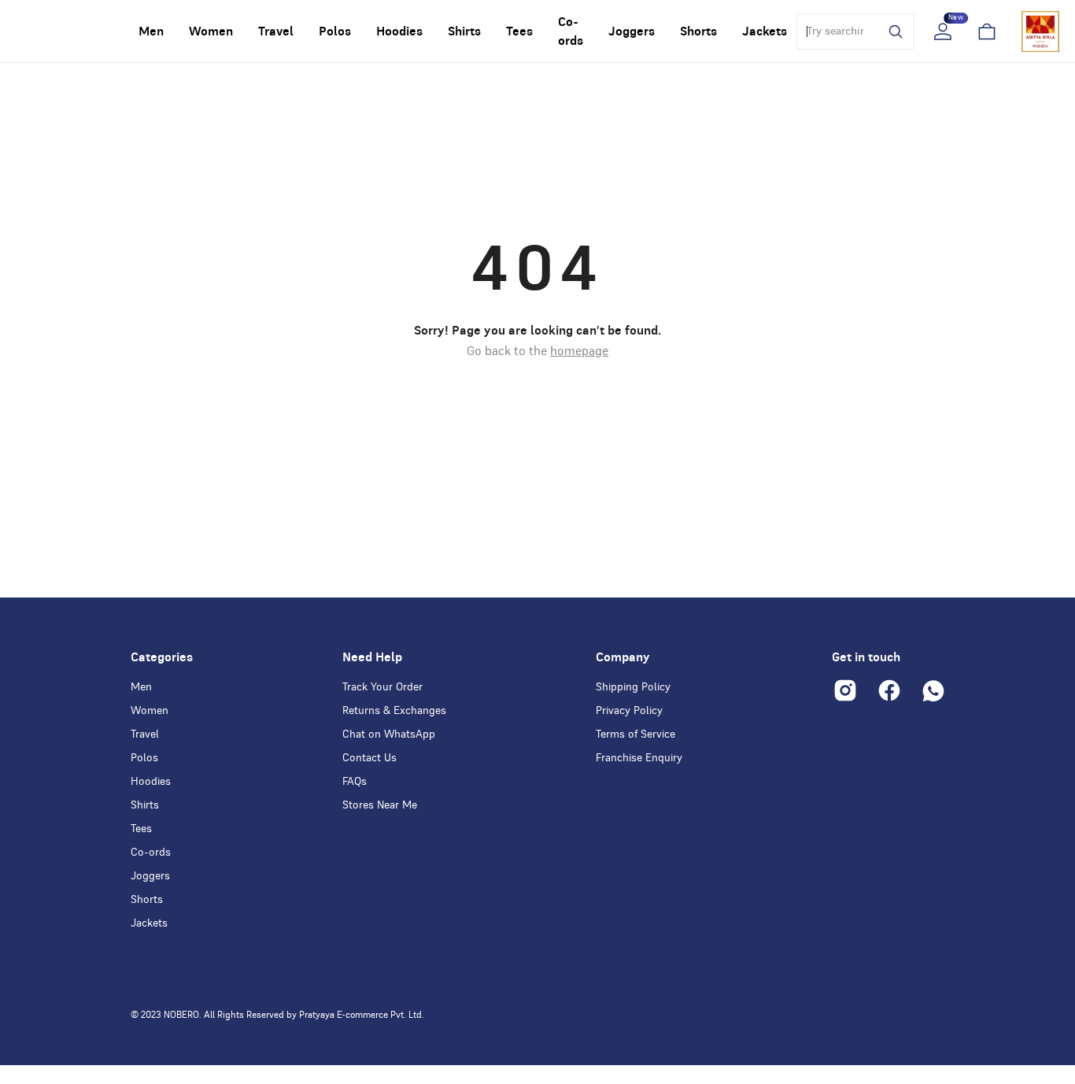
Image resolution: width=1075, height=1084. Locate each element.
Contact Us (369, 758)
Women (149, 710)
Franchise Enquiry (639, 758)
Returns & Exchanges (394, 710)
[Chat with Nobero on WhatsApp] (933, 690)
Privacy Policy (629, 710)
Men (141, 687)
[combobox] (835, 31)
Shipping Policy (633, 687)
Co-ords (151, 852)
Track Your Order (382, 687)
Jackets (149, 923)
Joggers (150, 876)
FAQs (354, 781)
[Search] (891, 31)
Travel (145, 734)
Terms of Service (635, 734)
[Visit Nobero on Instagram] (845, 690)
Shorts (147, 899)
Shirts (145, 805)
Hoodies (151, 781)
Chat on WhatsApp (388, 734)
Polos (144, 758)
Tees (141, 828)
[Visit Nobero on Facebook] (889, 690)
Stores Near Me (379, 805)
